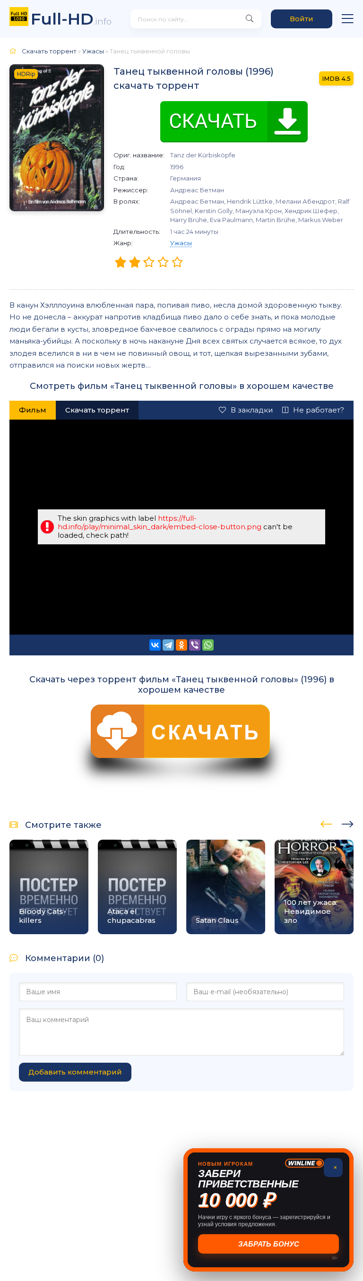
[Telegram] (168, 645)
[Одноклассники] (181, 645)
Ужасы (181, 243)
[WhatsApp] (208, 645)
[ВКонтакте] (155, 645)
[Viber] (194, 645)
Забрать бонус (268, 1244)
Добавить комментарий (75, 1071)
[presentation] (326, 822)
